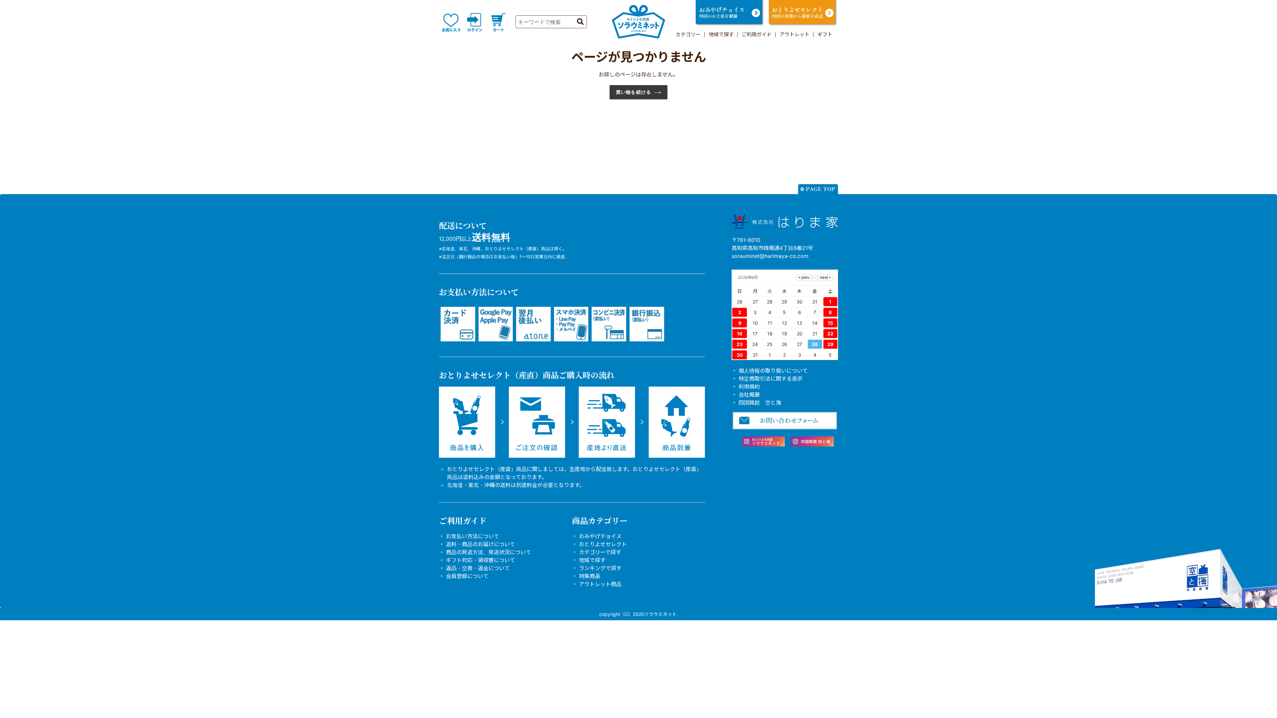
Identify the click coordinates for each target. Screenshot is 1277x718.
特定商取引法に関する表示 (770, 378)
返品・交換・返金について (478, 568)
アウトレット (794, 34)
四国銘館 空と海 (760, 402)
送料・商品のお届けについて (480, 544)
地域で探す (721, 34)
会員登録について (467, 576)
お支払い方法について (472, 536)
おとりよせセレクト (603, 544)
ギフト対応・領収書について (480, 560)
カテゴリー (688, 34)
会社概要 (749, 394)
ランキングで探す (600, 568)
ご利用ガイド (757, 34)
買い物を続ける (633, 92)
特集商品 (589, 576)
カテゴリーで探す (600, 552)
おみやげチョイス (600, 536)
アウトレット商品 (600, 584)
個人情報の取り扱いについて (773, 370)
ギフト (824, 34)
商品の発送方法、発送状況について (488, 552)
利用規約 (749, 386)
